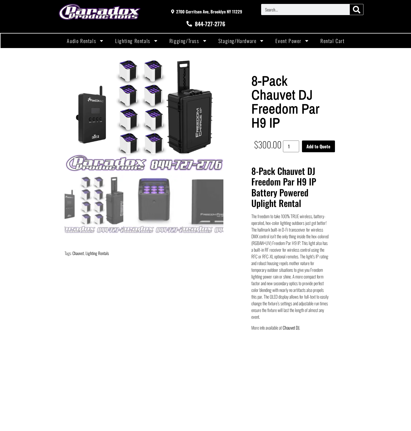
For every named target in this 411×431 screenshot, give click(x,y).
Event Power (288, 40)
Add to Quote (318, 146)
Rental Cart (332, 40)
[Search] (356, 9)
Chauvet (78, 253)
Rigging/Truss (184, 40)
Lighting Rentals (132, 40)
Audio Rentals (81, 40)
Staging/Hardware (237, 40)
